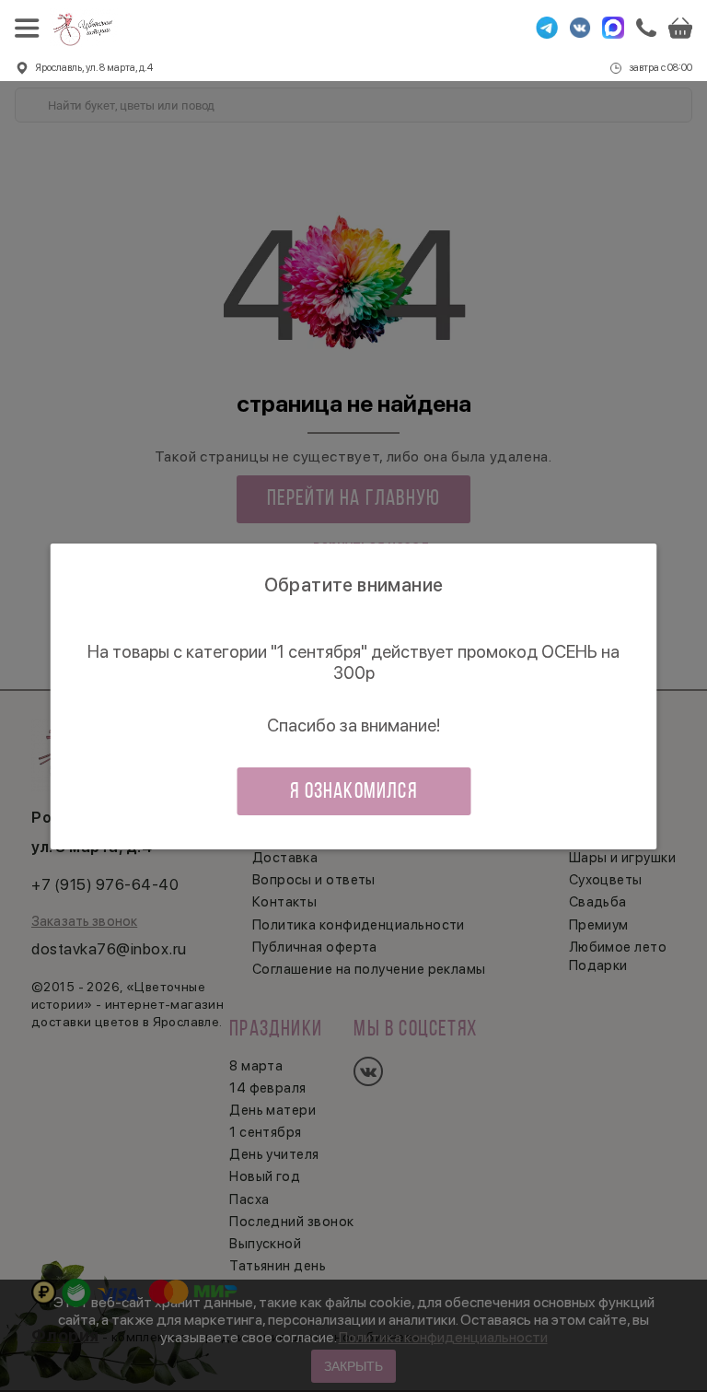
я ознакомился (353, 792)
